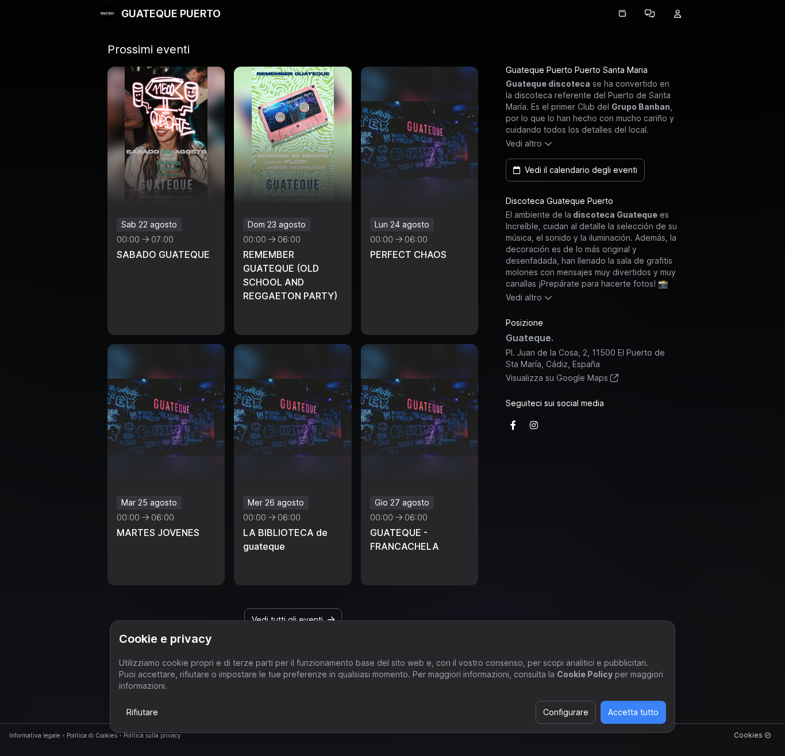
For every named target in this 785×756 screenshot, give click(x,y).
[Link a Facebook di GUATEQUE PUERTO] (513, 425)
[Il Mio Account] (677, 14)
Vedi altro (524, 143)
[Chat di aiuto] (650, 14)
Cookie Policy (585, 674)
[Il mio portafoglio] (622, 14)
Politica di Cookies (92, 735)
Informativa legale (34, 735)
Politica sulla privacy (152, 735)
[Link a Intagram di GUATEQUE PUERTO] (533, 425)
